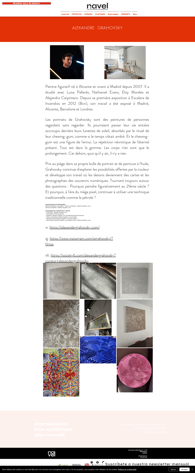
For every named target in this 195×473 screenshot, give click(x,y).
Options (173, 469)
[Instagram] (92, 462)
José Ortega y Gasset (153, 432)
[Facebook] (97, 462)
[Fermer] (192, 469)
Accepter (184, 469)
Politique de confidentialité (127, 469)
